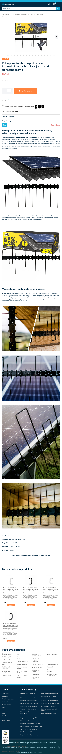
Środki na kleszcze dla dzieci (22, 676)
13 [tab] (45, 56)
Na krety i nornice (37, 667)
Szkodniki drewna (52, 657)
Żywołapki (50, 667)
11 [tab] (39, 56)
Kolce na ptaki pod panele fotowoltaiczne (12, 17)
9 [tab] (32, 56)
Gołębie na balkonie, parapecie (28, 729)
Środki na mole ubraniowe (6, 672)
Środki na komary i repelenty (22, 667)
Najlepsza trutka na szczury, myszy (28, 694)
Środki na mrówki (7, 660)
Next (57, 37)
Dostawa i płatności (7, 702)
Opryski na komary (22, 664)
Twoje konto (49, 4)
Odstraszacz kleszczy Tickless (36, 655)
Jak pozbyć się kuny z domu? (28, 709)
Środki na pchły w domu (7, 663)
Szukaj (58, 8)
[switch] (5, 742)
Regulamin (5, 696)
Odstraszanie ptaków (35, 670)
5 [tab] (20, 56)
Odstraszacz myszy (37, 664)
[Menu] (8, 731)
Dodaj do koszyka (25, 91)
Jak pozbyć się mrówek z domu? (50, 703)
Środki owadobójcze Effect (22, 657)
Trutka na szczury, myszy (52, 660)
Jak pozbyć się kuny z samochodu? (26, 712)
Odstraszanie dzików (35, 678)
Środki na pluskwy (7, 654)
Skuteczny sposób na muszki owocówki (31, 726)
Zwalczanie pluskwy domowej (49, 693)
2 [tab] (11, 56)
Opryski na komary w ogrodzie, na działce (32, 718)
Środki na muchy (6, 676)
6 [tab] (23, 56)
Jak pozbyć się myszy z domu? (28, 700)
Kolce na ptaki (39, 14)
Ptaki (32, 14)
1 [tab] (8, 56)
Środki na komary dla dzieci (22, 672)
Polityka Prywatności (36, 752)
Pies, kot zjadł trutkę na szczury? (29, 735)
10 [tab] (35, 56)
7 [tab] (26, 56)
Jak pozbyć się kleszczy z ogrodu (29, 721)
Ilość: (4, 91)
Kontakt (4, 716)
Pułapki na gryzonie (52, 664)
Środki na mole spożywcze (6, 667)
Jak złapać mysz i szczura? (27, 698)
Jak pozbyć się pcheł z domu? (49, 700)
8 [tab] (29, 56)
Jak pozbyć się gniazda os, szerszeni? (30, 723)
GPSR (3, 707)
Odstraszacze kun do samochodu (52, 675)
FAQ (3, 710)
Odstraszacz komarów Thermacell (35, 660)
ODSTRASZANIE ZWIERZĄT (20, 14)
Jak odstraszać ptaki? (26, 732)
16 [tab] (54, 56)
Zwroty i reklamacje (7, 705)
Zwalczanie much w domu (48, 713)
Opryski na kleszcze (22, 661)
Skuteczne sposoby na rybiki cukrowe (49, 709)
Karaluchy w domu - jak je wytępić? (48, 697)
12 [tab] (42, 56)
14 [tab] (48, 56)
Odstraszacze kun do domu (52, 670)
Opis (4, 125)
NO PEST (19, 654)
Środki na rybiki (6, 657)
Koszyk (53, 3)
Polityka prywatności (8, 699)
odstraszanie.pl (8, 4)
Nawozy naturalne (52, 654)
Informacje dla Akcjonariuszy (6, 719)
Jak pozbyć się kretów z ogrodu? (29, 703)
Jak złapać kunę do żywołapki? (28, 706)
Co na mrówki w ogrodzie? (48, 706)
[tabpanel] (31, 36)
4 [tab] (17, 56)
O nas (3, 713)
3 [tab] (14, 56)
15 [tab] (51, 56)
